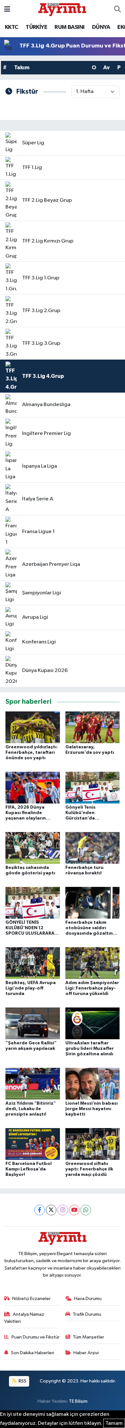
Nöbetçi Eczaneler (31, 1298)
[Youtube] (74, 1210)
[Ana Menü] (7, 9)
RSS (22, 1381)
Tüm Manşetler (88, 1337)
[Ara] (117, 9)
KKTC (11, 27)
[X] (51, 1210)
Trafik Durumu (87, 1314)
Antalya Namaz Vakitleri (24, 1318)
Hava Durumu (88, 1298)
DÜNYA (101, 27)
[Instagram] (62, 1210)
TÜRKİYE (36, 27)
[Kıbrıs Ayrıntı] (62, 9)
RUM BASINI (69, 27)
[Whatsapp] (85, 1210)
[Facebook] (39, 1210)
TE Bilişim (78, 1401)
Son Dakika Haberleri (32, 1352)
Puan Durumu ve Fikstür (36, 1337)
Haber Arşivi (86, 1352)
